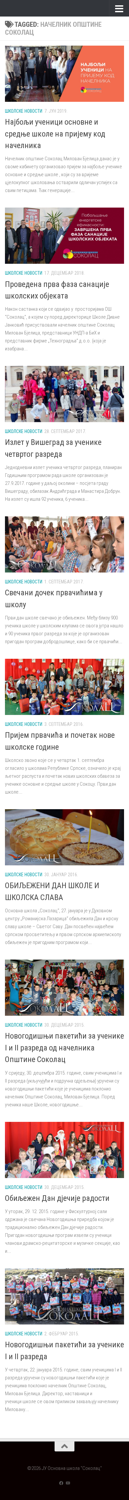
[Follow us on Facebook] (61, 1483)
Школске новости (23, 111)
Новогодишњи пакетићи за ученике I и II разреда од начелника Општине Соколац (64, 1047)
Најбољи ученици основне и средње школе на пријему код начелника (55, 133)
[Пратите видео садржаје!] (68, 1483)
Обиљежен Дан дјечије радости (57, 1198)
